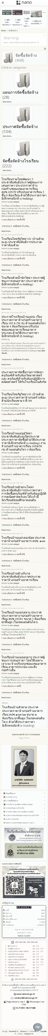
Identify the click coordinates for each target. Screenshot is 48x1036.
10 (26, 734)
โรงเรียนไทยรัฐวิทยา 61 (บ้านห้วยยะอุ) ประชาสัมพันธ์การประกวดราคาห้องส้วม (22, 242)
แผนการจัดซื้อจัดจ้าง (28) (20, 95)
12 (30, 734)
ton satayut (14, 202)
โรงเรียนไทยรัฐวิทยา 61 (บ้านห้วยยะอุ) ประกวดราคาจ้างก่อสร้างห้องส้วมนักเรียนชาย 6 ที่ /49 (23, 397)
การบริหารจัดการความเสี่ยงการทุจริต (19, 812)
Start (14, 734)
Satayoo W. (28, 1034)
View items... (7, 102)
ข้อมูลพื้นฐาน (10, 793)
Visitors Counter (24, 936)
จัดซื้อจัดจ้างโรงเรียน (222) (21, 163)
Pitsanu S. (24, 1031)
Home (3, 30)
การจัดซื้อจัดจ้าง (11, 800)
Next (35, 734)
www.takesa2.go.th (25, 994)
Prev (17, 734)
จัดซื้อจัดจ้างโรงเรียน (21, 226)
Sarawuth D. (14, 1031)
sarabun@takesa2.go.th (25, 998)
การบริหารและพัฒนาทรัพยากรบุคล (19, 804)
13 (32, 734)
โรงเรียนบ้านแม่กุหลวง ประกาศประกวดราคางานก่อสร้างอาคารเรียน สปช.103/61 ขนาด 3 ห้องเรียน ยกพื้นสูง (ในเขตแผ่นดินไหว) (23, 617)
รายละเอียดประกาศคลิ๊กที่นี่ (13, 297)
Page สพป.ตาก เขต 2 (16, 1001)
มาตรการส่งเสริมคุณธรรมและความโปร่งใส (22, 815)
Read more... (6, 231)
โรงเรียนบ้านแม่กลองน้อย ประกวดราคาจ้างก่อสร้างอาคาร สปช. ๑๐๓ (23, 539)
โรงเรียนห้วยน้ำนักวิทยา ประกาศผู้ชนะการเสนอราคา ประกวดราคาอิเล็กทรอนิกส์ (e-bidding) (23, 281)
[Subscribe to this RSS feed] (45, 49)
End (38, 734)
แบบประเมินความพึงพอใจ (12, 864)
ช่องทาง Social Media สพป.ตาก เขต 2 (19, 823)
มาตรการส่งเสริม (12, 819)
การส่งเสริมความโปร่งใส (14, 808)
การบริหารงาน (11, 797)
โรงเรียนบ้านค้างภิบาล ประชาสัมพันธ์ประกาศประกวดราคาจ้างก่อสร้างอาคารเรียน (20, 576)
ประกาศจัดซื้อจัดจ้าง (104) (20, 129)
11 (28, 734)
